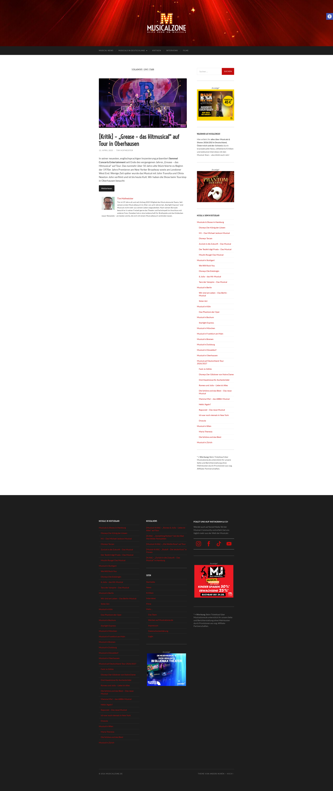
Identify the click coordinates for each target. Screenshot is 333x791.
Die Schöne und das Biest (210, 437)
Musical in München (206, 328)
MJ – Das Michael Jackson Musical (214, 233)
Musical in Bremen (205, 339)
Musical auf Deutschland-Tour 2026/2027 (117, 663)
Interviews (172, 50)
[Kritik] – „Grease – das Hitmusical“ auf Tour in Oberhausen (139, 140)
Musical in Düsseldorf (206, 350)
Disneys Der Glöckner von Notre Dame (216, 374)
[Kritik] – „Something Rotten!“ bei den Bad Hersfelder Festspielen (165, 537)
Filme (186, 50)
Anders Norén (217, 774)
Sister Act (203, 301)
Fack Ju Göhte (205, 369)
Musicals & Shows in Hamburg (210, 222)
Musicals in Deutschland (132, 50)
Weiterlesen (106, 188)
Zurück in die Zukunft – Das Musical (215, 244)
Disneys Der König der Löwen (212, 227)
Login (150, 636)
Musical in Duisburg (206, 344)
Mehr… (149, 609)
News (148, 587)
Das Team (152, 614)
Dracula (202, 420)
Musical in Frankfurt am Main (210, 333)
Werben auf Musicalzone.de (160, 620)
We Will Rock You (207, 265)
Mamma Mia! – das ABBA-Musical (214, 399)
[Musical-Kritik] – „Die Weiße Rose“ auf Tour (166, 544)
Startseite (150, 582)
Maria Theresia (205, 431)
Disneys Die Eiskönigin (209, 271)
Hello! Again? (205, 404)
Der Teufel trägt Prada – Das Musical (215, 249)
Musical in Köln (204, 306)
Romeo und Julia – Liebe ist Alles (213, 385)
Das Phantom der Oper (209, 312)
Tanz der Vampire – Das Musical (213, 282)
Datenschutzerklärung (158, 631)
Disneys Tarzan (205, 238)
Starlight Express (206, 322)
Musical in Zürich (204, 442)
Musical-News (106, 50)
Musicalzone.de (114, 774)
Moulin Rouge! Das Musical (211, 254)
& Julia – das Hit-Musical (210, 276)
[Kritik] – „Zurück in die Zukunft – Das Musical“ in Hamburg (163, 558)
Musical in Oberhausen (207, 355)
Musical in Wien (204, 426)
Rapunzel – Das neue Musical (212, 410)
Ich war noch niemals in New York (214, 415)
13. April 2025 (106, 150)
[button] (329, 16)
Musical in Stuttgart (206, 260)
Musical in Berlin (204, 287)
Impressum (153, 625)
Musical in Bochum (205, 317)
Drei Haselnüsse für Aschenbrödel (214, 380)
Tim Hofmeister (124, 150)
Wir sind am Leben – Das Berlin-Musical (118, 598)
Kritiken (156, 50)
